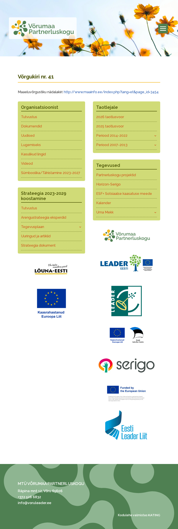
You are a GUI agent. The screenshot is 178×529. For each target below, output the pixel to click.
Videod (27, 163)
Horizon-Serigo (108, 184)
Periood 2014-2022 (111, 135)
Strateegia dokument (38, 245)
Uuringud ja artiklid (36, 236)
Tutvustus (29, 117)
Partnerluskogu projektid (116, 175)
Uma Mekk (105, 212)
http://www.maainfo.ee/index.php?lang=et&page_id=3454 (111, 92)
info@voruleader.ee (34, 503)
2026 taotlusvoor (110, 117)
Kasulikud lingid (33, 154)
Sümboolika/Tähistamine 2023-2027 (50, 173)
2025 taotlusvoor (110, 126)
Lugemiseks (31, 145)
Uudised (28, 135)
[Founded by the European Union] (126, 402)
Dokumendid (31, 126)
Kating (154, 515)
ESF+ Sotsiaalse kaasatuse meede (124, 194)
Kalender (103, 203)
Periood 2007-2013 (111, 145)
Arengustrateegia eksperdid (43, 217)
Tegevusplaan (32, 227)
